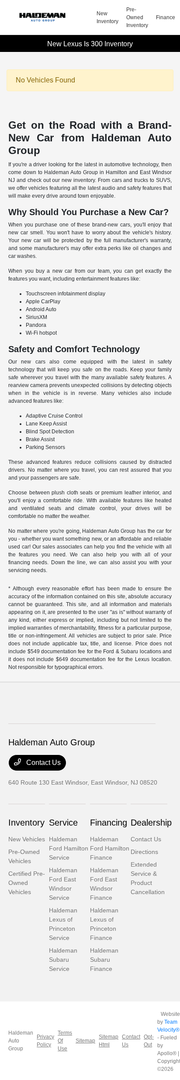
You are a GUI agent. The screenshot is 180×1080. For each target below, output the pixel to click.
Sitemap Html (108, 1041)
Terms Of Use (65, 1041)
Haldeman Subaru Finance (104, 959)
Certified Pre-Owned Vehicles (26, 882)
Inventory (26, 822)
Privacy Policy (45, 1041)
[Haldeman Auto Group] (52, 17)
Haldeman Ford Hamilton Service (68, 848)
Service (63, 822)
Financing (108, 822)
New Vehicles (26, 839)
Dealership (151, 822)
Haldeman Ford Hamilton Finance (109, 848)
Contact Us (42, 762)
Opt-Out (149, 1041)
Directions (144, 851)
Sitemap (85, 1041)
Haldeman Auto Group (20, 1041)
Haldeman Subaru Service (63, 959)
